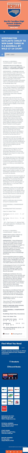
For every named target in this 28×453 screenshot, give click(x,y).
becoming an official (19, 351)
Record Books (15, 367)
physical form (13, 352)
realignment (21, 352)
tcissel (7, 334)
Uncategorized (17, 334)
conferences (5, 354)
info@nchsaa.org (10, 419)
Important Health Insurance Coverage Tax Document (18, 446)
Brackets (15, 362)
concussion (4, 352)
